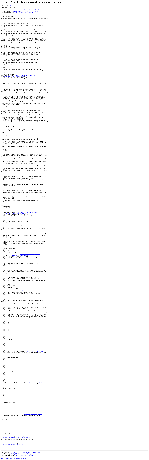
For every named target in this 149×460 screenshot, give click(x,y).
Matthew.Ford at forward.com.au (16, 5)
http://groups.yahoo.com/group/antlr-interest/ (17, 437)
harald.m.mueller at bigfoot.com (25, 75)
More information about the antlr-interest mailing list (13, 458)
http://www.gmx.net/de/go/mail (35, 382)
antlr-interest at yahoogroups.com (14, 76)
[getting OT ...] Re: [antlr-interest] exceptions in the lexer (27, 9)
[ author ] (30, 12)
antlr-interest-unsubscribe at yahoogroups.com (17, 440)
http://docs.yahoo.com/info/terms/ (13, 444)
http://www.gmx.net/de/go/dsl (36, 351)
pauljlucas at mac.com (28, 290)
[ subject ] (25, 12)
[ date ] (16, 12)
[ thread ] (20, 12)
